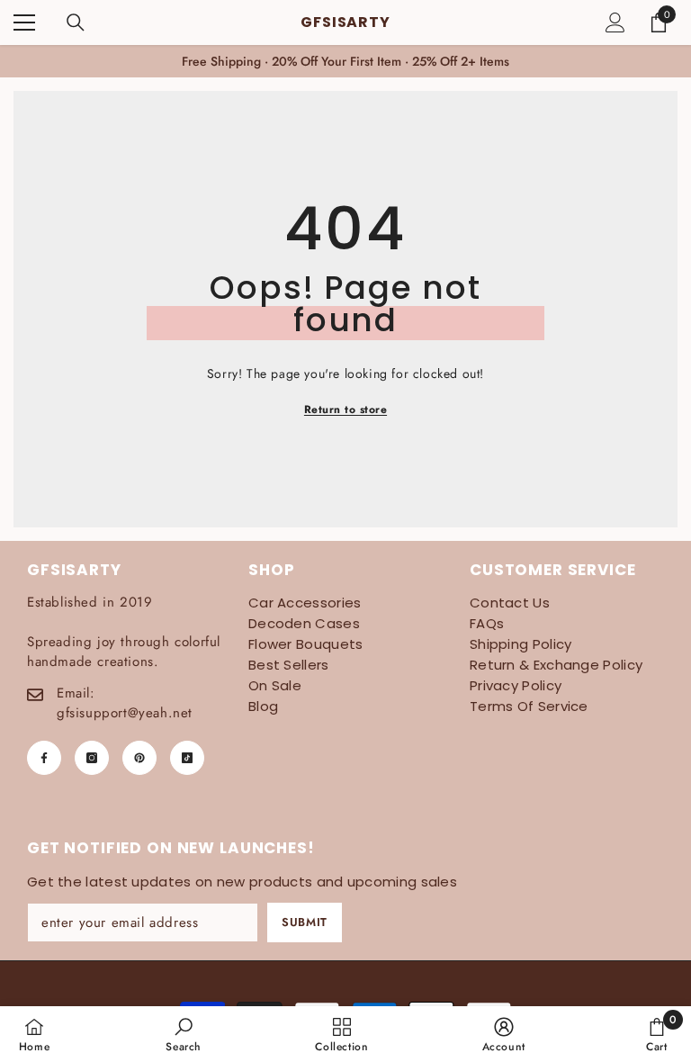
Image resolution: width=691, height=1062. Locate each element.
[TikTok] (187, 758)
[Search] (75, 22)
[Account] (615, 22)
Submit (305, 922)
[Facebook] (44, 758)
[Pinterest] (139, 758)
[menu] (24, 22)
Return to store (345, 409)
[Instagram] (92, 758)
